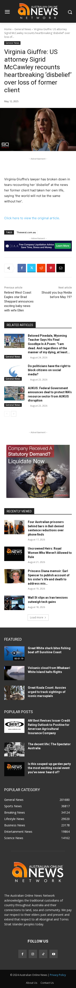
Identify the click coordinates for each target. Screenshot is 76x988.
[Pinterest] (51, 268)
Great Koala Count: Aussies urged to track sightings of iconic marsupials (47, 692)
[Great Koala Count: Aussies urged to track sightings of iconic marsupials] (14, 693)
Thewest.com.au (26, 232)
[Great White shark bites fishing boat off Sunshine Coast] (14, 653)
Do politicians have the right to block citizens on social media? (49, 370)
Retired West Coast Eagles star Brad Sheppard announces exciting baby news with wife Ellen (19, 301)
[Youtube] (53, 954)
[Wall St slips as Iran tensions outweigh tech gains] (14, 603)
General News (22, 29)
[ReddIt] (41, 268)
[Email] (60, 268)
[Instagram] (33, 954)
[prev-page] (7, 414)
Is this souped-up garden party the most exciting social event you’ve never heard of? (49, 768)
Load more (36, 617)
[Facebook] (22, 268)
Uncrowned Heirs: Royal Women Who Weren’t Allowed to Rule (50, 552)
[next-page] (13, 414)
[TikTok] (43, 954)
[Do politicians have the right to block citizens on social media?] (14, 371)
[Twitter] (31, 268)
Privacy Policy (58, 975)
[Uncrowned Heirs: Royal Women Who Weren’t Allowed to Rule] (14, 554)
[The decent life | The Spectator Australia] (14, 749)
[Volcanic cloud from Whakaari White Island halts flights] (14, 673)
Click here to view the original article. (32, 218)
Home (8, 29)
